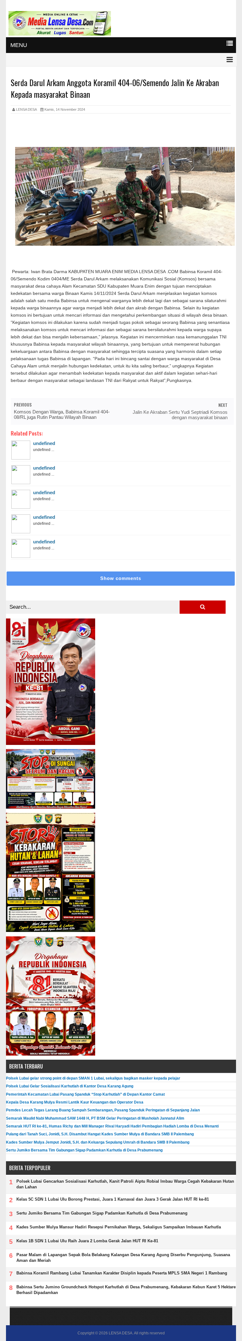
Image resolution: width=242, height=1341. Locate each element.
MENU (18, 45)
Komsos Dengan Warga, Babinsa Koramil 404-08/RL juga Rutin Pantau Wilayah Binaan (62, 414)
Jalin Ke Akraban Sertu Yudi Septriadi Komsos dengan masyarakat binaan (180, 414)
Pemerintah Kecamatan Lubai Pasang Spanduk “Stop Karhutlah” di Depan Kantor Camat (85, 1094)
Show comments (120, 578)
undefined (44, 443)
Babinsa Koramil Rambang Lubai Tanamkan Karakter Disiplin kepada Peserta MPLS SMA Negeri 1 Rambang (121, 1273)
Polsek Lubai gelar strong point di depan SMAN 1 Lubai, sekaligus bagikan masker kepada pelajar (93, 1078)
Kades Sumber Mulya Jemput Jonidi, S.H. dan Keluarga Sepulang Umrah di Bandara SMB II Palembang (97, 1142)
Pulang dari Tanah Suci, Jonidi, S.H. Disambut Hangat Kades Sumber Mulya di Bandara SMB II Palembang (100, 1134)
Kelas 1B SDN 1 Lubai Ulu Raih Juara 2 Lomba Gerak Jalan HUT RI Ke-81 (87, 1241)
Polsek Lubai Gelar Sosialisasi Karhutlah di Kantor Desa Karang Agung (69, 1086)
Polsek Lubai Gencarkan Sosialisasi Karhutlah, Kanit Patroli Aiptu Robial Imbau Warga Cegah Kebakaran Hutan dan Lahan (125, 1184)
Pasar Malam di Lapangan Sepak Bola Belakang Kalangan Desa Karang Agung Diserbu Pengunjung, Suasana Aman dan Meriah (123, 1257)
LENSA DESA (120, 1333)
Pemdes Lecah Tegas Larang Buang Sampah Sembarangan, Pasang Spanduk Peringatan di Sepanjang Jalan (103, 1110)
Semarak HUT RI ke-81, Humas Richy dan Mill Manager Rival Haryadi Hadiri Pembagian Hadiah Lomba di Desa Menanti (112, 1126)
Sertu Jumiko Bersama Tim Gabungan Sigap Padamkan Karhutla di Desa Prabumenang (84, 1150)
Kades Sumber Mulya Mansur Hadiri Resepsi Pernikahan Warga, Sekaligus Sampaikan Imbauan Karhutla (118, 1227)
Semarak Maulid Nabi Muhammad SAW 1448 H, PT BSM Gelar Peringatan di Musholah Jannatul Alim (95, 1118)
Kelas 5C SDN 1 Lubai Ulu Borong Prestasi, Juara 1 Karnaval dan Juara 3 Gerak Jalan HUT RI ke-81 (112, 1199)
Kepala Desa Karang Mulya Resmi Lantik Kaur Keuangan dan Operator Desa (74, 1102)
